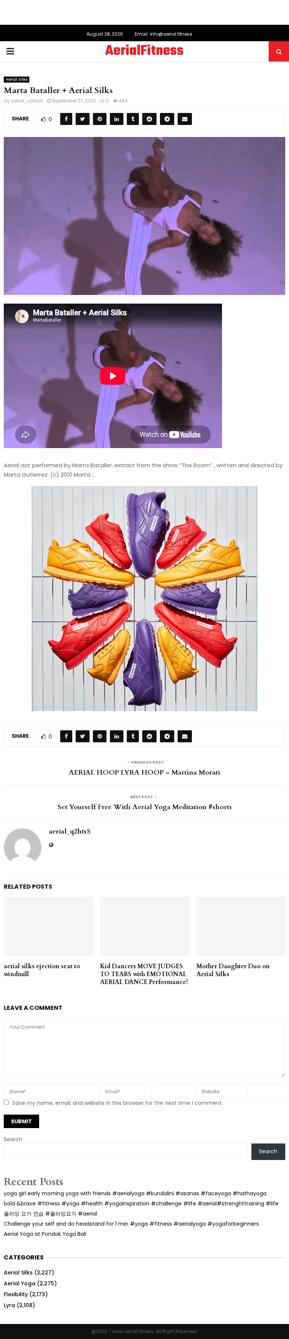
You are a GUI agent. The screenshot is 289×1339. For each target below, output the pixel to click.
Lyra (9, 1305)
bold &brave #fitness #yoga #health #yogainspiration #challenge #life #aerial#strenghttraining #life (141, 1203)
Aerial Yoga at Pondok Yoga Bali (45, 1234)
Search (13, 1139)
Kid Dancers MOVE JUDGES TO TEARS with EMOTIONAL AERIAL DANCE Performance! (144, 974)
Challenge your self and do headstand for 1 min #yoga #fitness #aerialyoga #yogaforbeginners (131, 1224)
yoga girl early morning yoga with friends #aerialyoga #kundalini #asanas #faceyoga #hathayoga (135, 1193)
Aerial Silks (16, 79)
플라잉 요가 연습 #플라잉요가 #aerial (50, 1213)
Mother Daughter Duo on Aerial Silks (233, 970)
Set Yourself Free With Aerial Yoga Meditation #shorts (145, 807)
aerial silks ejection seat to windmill (42, 970)
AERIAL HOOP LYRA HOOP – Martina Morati (144, 772)
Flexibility (16, 1294)
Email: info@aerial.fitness (163, 34)
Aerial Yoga (19, 1283)
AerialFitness (144, 51)
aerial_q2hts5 (27, 101)
